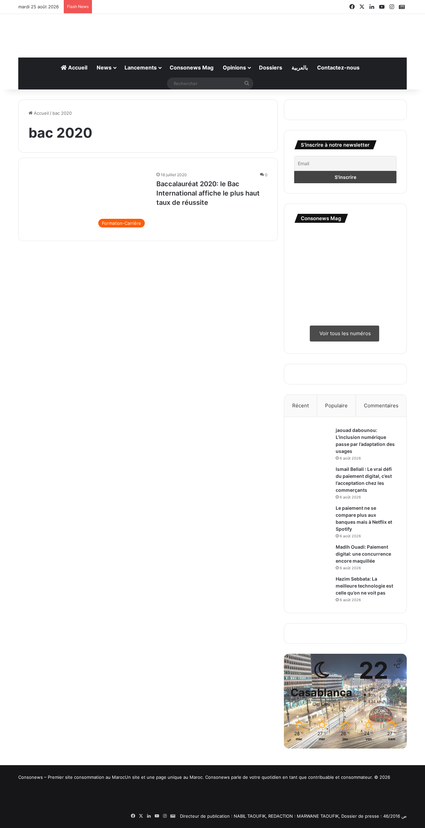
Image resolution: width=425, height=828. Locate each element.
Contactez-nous (338, 67)
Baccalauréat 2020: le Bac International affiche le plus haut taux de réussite (208, 193)
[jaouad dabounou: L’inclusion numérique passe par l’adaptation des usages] (312, 439)
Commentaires (381, 405)
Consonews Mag (191, 67)
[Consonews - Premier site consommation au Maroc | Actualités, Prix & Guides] (212, 32)
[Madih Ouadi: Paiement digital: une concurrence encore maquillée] (312, 553)
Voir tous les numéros (344, 333)
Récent (300, 405)
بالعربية (300, 67)
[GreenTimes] (250, 805)
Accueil (77, 67)
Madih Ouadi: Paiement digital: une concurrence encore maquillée (363, 554)
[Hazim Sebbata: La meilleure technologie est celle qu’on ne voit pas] (312, 588)
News (104, 67)
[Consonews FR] (65, 802)
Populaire (336, 405)
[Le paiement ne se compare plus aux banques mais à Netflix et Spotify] (312, 517)
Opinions (234, 67)
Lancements (141, 67)
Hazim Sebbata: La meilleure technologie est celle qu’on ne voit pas (364, 586)
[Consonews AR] (158, 805)
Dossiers (270, 67)
